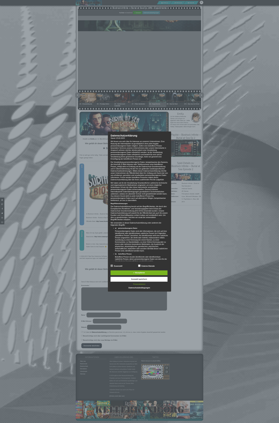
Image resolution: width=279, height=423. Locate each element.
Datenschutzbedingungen (139, 288)
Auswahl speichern (139, 279)
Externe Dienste (148, 266)
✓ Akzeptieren (139, 273)
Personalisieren (139, 284)
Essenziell (118, 266)
